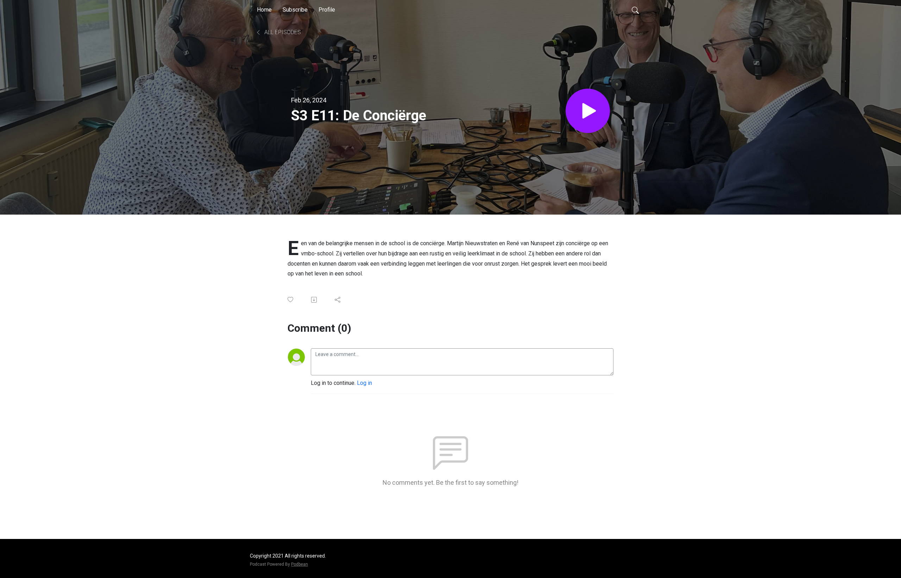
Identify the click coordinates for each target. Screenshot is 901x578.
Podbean (299, 564)
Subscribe (295, 9)
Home (264, 9)
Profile (327, 9)
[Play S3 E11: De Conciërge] (588, 111)
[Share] (338, 299)
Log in (364, 383)
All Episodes (282, 32)
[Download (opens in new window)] (314, 299)
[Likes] (291, 299)
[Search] (635, 10)
